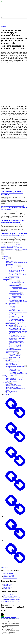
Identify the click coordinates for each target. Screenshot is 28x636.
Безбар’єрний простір (15, 357)
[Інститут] (15, 444)
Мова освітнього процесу (16, 310)
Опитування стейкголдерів (16, 317)
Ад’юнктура (12, 299)
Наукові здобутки (17, 297)
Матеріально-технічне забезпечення (16, 262)
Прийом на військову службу (14, 376)
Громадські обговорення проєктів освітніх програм (16, 319)
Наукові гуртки (16, 296)
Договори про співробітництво (18, 316)
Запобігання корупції (12, 351)
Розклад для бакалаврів (16, 368)
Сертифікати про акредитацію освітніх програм (17, 275)
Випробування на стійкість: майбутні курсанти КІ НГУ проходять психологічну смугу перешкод (14, 207)
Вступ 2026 (9, 360)
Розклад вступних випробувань (15, 366)
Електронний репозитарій (13, 385)
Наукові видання (14, 285)
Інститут (5, 258)
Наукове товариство (18, 294)
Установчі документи (12, 265)
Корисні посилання (11, 393)
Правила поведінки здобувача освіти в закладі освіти (17, 327)
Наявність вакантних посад (14, 379)
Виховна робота (10, 325)
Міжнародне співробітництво (14, 322)
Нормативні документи (13, 277)
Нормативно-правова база (16, 282)
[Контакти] (15, 564)
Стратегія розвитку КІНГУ (16, 270)
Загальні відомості (11, 384)
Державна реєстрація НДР (16, 300)
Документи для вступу (12, 361)
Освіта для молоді (11, 381)
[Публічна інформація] (15, 516)
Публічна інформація (9, 375)
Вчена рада (9, 264)
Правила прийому (11, 364)
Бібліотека (6, 382)
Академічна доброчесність (14, 349)
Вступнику (6, 358)
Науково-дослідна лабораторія (18, 301)
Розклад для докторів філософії (18, 373)
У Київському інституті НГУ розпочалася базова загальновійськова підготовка (14, 234)
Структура (9, 260)
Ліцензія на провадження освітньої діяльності (16, 272)
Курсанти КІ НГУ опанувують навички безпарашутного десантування (13, 221)
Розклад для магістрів (15, 372)
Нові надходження (11, 391)
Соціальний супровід (15, 354)
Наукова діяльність (11, 280)
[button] (14, 16)
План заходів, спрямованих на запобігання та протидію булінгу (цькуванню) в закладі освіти (18, 331)
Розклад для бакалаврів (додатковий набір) (16, 370)
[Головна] (15, 419)
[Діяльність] (15, 468)
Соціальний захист (11, 352)
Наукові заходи (13, 291)
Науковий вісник (17, 287)
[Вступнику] (15, 492)
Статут (11, 267)
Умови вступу (10, 363)
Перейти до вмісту (10, 617)
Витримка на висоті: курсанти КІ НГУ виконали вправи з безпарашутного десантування (13, 193)
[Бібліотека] (15, 540)
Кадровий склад (11, 261)
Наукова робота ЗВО (15, 293)
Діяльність (6, 279)
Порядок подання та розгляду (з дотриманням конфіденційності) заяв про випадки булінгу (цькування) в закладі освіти (17, 336)
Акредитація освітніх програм (17, 315)
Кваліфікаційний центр (12, 323)
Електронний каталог (12, 387)
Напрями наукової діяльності (17, 283)
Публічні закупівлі (11, 378)
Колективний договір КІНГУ (17, 268)
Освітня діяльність (11, 303)
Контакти (6, 394)
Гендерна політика (14, 355)
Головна (5, 256)
